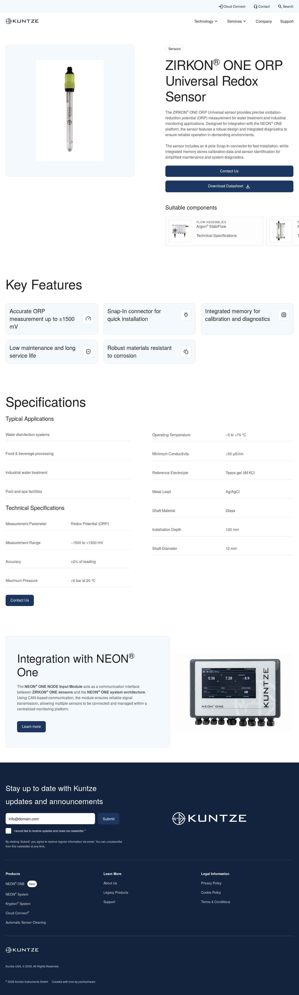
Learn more (31, 726)
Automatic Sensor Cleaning (26, 922)
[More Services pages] (244, 21)
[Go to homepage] (22, 950)
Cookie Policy (211, 892)
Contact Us (229, 171)
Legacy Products (115, 892)
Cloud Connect (17, 913)
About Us (110, 883)
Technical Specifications (216, 235)
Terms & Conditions (215, 901)
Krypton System (18, 903)
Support (286, 21)
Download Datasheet (225, 186)
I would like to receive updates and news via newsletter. (50, 831)
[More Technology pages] (216, 21)
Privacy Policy (211, 883)
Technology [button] (203, 21)
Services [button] (234, 21)
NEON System (17, 894)
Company (264, 21)
